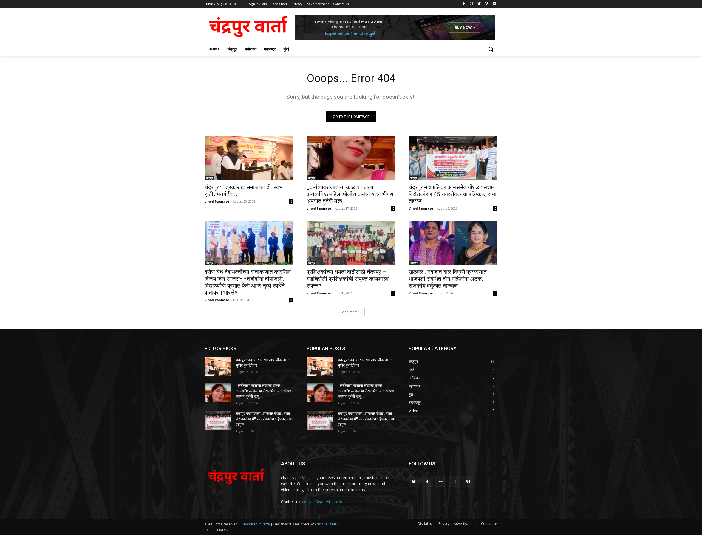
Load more (349, 312)
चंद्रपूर (209, 178)
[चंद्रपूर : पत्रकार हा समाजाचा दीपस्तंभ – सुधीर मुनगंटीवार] (249, 158)
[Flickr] (440, 481)
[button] (490, 49)
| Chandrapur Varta (254, 524)
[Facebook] (464, 4)
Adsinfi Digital (326, 524)
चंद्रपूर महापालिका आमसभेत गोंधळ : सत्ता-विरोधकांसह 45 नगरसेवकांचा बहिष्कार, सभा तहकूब (452, 194)
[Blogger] (414, 481)
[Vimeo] (486, 4)
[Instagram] (471, 4)
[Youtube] (494, 4)
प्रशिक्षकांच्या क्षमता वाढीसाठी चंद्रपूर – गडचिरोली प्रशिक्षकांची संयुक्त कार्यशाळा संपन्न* (348, 279)
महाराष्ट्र (414, 263)
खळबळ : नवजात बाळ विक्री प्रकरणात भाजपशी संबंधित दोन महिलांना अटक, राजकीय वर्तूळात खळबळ (448, 279)
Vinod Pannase (217, 201)
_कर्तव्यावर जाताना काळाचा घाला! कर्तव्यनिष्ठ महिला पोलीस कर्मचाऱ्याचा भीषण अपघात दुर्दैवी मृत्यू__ (350, 194)
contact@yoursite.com (322, 501)
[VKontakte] (468, 481)
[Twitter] (479, 4)
